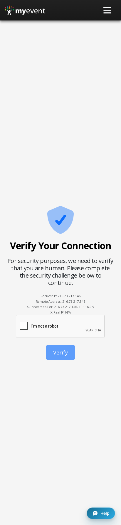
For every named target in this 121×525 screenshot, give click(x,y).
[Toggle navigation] (107, 10)
